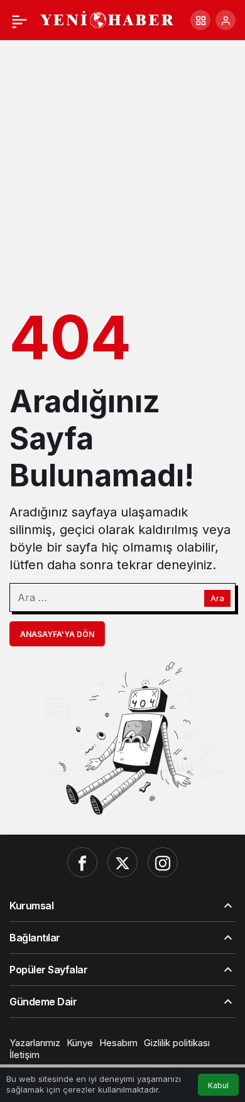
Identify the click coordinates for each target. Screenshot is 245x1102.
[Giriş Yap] (225, 20)
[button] (200, 20)
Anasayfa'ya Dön (57, 634)
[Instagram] (163, 862)
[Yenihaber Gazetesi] (107, 19)
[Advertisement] (122, 168)
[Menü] (19, 20)
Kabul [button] (218, 1085)
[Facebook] (82, 862)
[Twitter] (122, 862)
